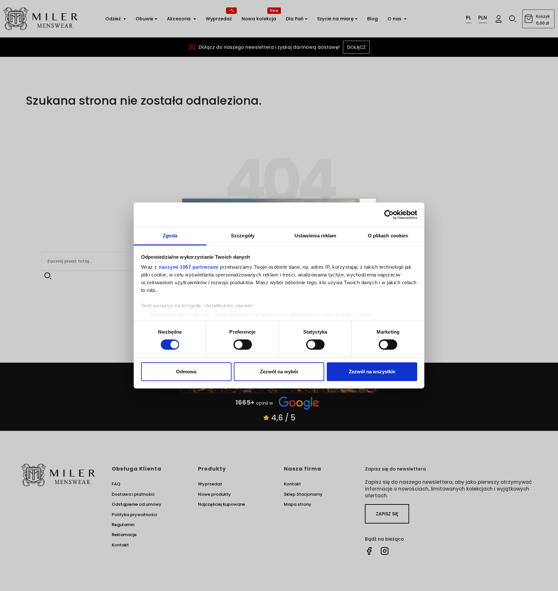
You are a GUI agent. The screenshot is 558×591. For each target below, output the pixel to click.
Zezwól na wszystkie (372, 371)
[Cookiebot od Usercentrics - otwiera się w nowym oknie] (389, 214)
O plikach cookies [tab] (388, 235)
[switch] (242, 344)
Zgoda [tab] (170, 235)
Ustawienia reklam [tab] (315, 235)
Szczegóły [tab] (242, 235)
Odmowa (186, 371)
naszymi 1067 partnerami (189, 267)
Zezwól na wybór (279, 371)
